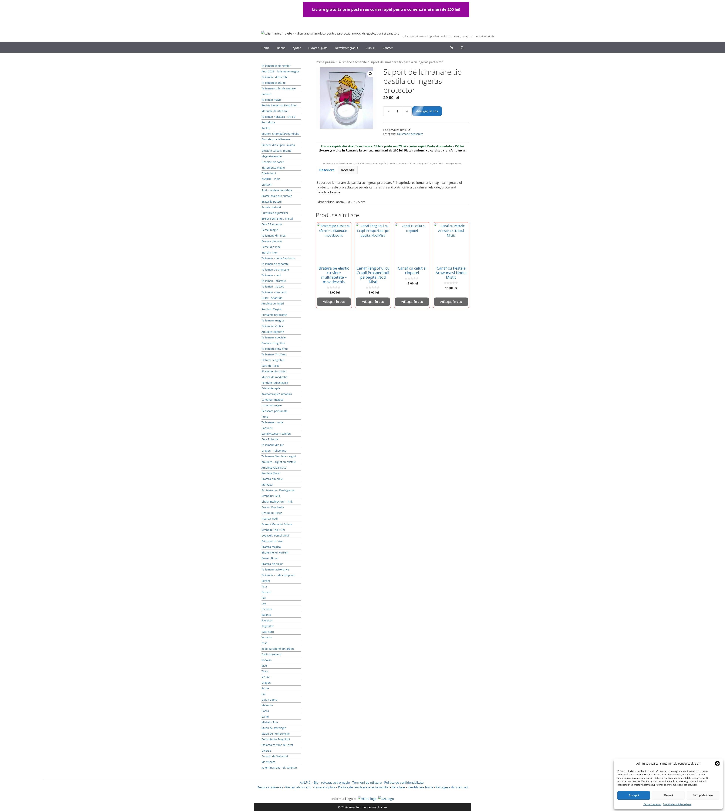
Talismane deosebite (352, 62)
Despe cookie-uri (652, 804)
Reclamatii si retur (298, 787)
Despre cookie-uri (270, 787)
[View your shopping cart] (452, 47)
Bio (316, 782)
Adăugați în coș (427, 111)
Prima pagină (325, 62)
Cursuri (370, 48)
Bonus (281, 48)
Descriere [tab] (327, 170)
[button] (717, 763)
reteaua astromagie (335, 782)
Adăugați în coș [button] (334, 302)
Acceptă (634, 795)
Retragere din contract (451, 787)
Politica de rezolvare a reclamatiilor (363, 787)
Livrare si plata (317, 48)
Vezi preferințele (703, 795)
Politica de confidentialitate (404, 782)
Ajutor (297, 48)
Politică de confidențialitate (677, 804)
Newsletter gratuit (346, 48)
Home (265, 48)
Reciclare (398, 787)
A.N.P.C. (305, 782)
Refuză (668, 795)
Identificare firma (420, 787)
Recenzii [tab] (347, 170)
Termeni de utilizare (367, 782)
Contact (388, 48)
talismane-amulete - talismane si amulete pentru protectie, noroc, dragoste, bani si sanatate (512, 31)
